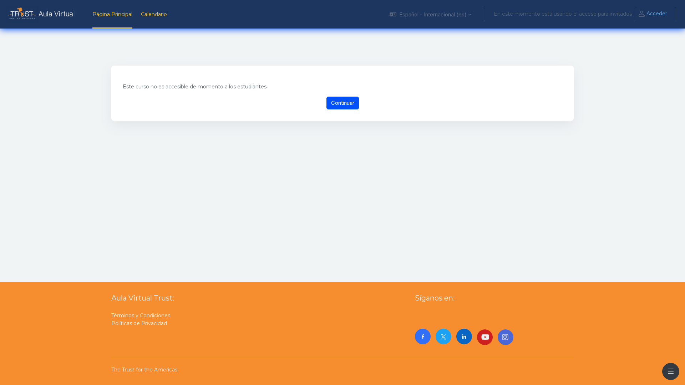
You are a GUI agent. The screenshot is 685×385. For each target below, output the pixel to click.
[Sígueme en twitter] (443, 336)
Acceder (656, 13)
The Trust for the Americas (144, 369)
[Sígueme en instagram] (505, 337)
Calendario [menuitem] (154, 14)
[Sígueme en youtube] (485, 337)
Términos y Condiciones (140, 315)
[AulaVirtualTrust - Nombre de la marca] (42, 14)
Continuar (342, 102)
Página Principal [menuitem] (112, 14)
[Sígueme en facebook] (423, 336)
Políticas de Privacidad (139, 323)
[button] (430, 14)
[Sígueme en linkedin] (464, 336)
